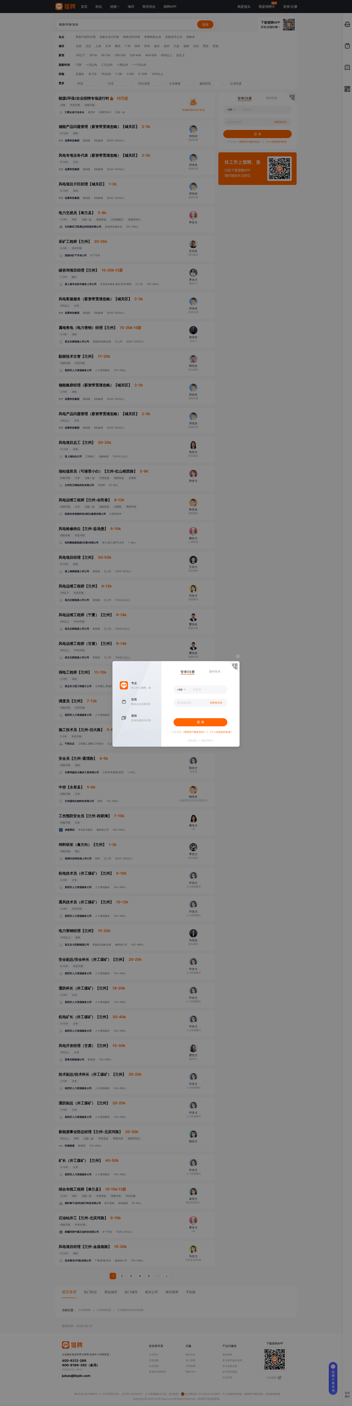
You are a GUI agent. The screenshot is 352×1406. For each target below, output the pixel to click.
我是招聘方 (207, 740)
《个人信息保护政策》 (221, 731)
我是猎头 (193, 740)
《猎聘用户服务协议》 (194, 731)
